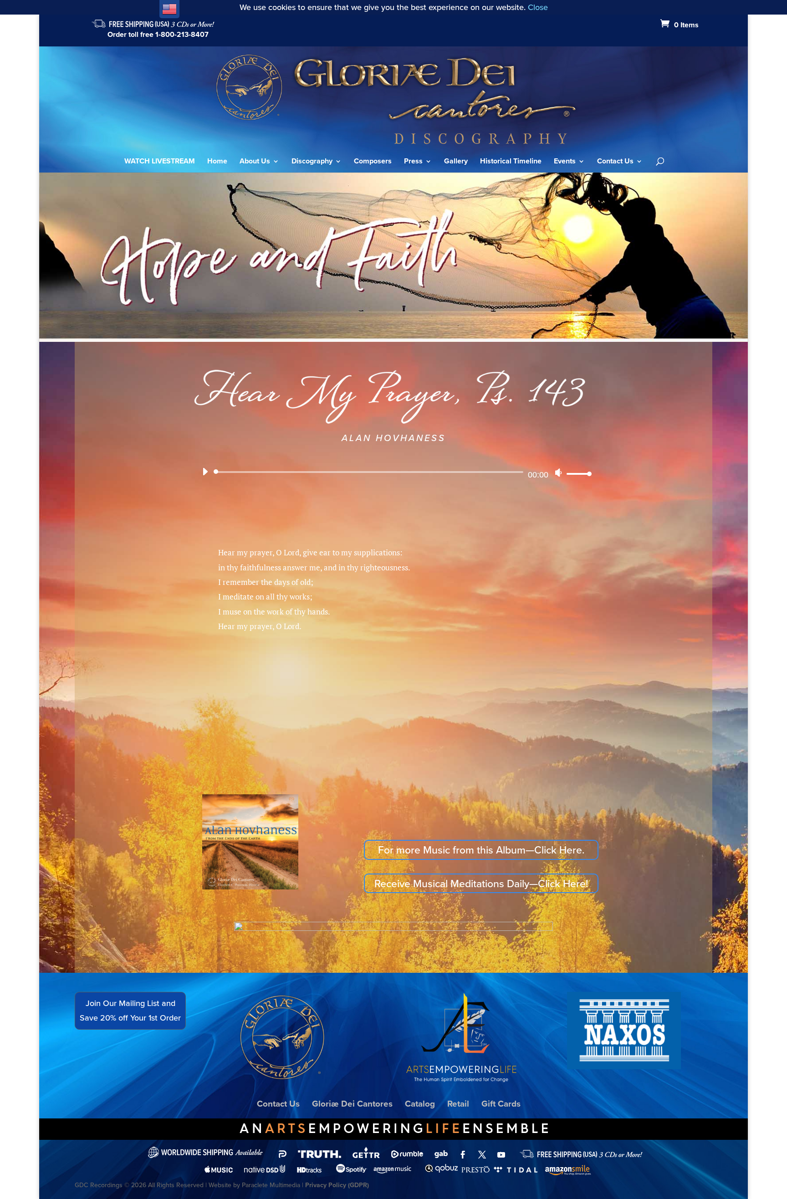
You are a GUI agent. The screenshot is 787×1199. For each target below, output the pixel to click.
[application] (393, 472)
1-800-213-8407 (182, 34)
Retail (458, 1103)
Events (565, 162)
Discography (311, 162)
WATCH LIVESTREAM (159, 162)
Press (413, 162)
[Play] (205, 471)
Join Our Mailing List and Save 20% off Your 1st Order (130, 1010)
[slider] (576, 473)
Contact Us (615, 162)
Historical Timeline (511, 162)
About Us (255, 162)
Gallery (456, 162)
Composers (373, 162)
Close (538, 7)
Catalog (420, 1103)
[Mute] (558, 472)
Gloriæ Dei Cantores (352, 1103)
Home (217, 162)
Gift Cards (501, 1103)
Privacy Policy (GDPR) (337, 1184)
